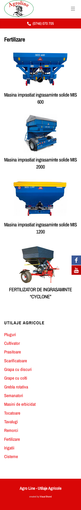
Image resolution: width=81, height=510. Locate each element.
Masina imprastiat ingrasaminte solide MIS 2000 (40, 163)
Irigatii (9, 448)
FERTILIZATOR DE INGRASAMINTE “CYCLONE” (40, 293)
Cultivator (12, 343)
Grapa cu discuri (18, 369)
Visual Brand (46, 496)
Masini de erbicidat (20, 404)
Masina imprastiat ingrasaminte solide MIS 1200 (40, 228)
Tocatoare (12, 413)
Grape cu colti (15, 378)
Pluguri (10, 335)
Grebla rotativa (16, 387)
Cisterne (11, 456)
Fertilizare (12, 439)
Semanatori (13, 395)
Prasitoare (12, 352)
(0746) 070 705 (43, 23)
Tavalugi (11, 422)
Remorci (11, 430)
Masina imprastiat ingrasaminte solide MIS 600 (40, 98)
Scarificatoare (15, 361)
